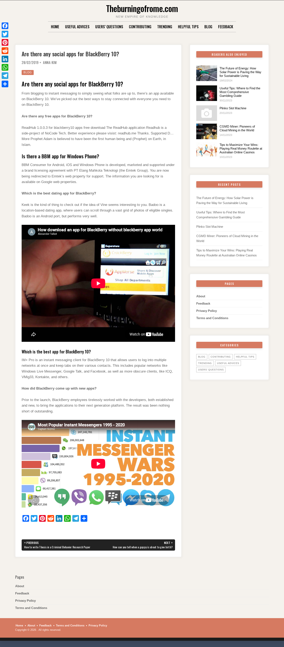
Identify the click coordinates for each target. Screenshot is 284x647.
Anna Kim (50, 62)
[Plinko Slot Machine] (206, 113)
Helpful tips (188, 26)
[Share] (5, 84)
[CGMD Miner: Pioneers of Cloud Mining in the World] (206, 131)
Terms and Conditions (212, 318)
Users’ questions (109, 26)
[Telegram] (5, 75)
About (200, 296)
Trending (164, 26)
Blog (208, 26)
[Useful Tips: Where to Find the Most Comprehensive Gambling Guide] (206, 93)
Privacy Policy (206, 310)
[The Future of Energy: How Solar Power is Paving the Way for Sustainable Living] (206, 73)
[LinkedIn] (5, 59)
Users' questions (211, 369)
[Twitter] (5, 34)
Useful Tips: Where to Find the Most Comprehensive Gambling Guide (240, 91)
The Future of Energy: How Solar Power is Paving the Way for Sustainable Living (240, 71)
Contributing (140, 26)
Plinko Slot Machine (233, 108)
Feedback (225, 26)
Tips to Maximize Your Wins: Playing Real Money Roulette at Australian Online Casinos (241, 148)
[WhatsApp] (5, 67)
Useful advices (77, 26)
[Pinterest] (5, 42)
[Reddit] (5, 51)
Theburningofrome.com (142, 8)
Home (55, 26)
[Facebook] (5, 26)
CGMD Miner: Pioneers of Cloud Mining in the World (237, 128)
